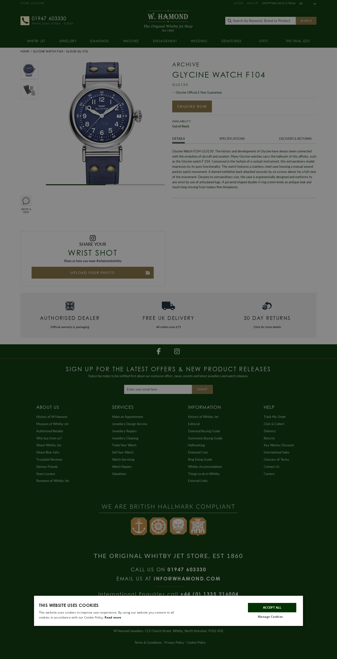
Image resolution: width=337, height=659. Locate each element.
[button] (272, 617)
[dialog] (168, 611)
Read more (113, 617)
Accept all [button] (272, 607)
